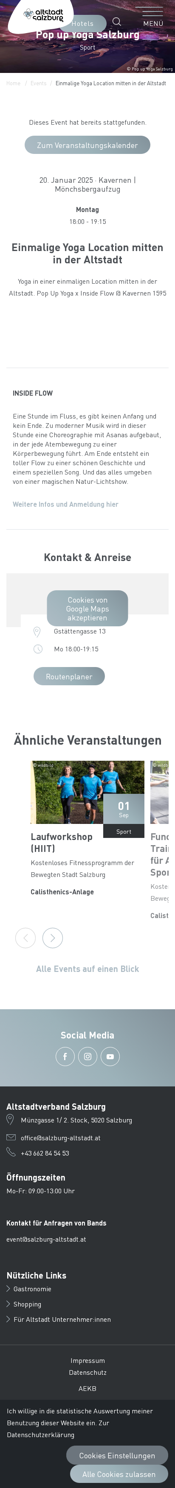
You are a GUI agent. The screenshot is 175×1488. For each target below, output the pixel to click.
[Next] (52, 938)
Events (39, 83)
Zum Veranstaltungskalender (87, 145)
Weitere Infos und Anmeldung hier (66, 504)
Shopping (27, 1303)
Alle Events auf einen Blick (87, 968)
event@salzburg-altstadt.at (46, 1238)
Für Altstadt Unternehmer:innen (62, 1319)
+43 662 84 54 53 (45, 1152)
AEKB (87, 1388)
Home (13, 83)
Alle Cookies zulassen (119, 1474)
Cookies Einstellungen (117, 1455)
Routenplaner (69, 676)
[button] (119, 21)
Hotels (82, 23)
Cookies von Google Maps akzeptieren (87, 608)
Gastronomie (32, 1288)
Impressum (88, 1360)
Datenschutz (88, 1372)
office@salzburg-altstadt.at (61, 1137)
